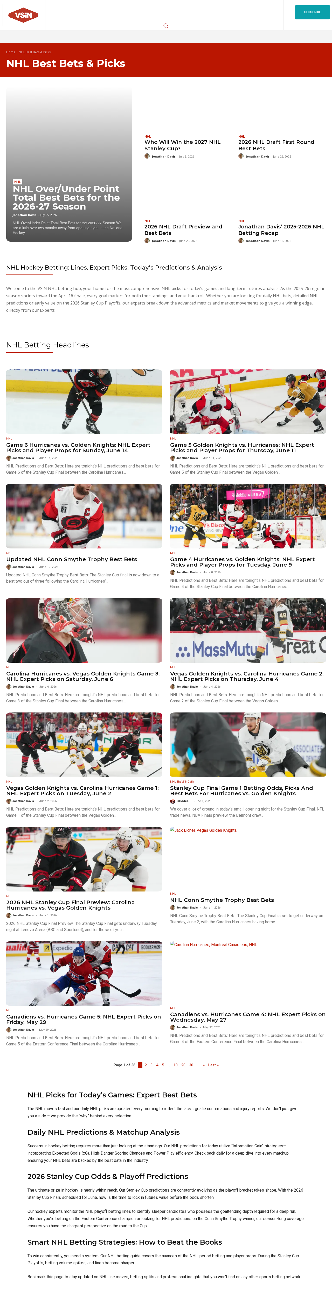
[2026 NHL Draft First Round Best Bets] (282, 108)
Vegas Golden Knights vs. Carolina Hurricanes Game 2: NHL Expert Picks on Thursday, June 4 (247, 676)
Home (10, 52)
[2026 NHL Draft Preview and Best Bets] (188, 192)
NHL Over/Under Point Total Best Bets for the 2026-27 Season (66, 197)
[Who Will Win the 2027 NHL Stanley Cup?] (188, 108)
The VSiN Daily (185, 781)
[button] (165, 25)
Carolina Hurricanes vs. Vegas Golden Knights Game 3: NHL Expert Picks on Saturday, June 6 (83, 676)
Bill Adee (182, 801)
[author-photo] (147, 156)
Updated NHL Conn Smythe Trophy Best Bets (71, 559)
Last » (213, 1065)
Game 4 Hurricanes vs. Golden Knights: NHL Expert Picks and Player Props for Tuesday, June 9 (242, 562)
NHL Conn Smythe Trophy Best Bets (222, 900)
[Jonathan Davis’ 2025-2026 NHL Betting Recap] (282, 192)
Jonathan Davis (24, 215)
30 (191, 1065)
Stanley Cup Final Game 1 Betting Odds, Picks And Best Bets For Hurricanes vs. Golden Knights (241, 791)
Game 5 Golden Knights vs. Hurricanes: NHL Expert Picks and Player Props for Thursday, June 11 (242, 448)
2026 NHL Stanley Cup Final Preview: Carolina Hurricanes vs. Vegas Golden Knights (70, 905)
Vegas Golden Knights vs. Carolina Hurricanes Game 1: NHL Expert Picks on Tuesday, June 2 (82, 791)
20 (183, 1065)
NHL (17, 182)
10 (176, 1065)
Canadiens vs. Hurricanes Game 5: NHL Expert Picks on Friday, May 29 (83, 1019)
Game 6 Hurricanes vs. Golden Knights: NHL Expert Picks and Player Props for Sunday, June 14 (78, 448)
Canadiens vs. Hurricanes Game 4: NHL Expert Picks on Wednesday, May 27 (248, 1017)
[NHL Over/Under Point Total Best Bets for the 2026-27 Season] (69, 164)
